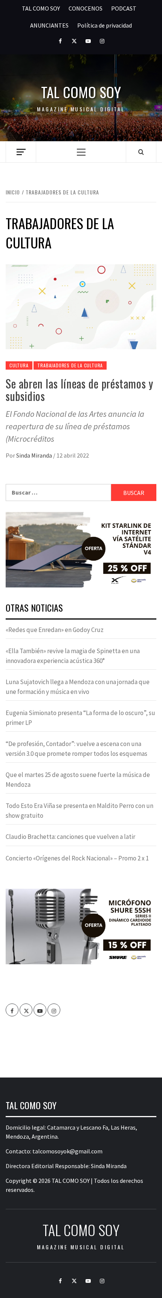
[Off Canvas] (21, 152)
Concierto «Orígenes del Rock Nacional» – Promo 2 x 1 (77, 858)
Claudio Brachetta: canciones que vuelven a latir (70, 836)
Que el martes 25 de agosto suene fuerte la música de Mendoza (78, 780)
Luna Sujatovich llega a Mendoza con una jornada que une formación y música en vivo (78, 687)
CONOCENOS (85, 8)
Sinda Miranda (34, 455)
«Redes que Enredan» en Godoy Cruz (55, 630)
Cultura (19, 365)
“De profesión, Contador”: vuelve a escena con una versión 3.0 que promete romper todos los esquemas (76, 749)
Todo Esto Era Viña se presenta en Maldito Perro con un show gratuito (79, 811)
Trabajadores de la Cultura (70, 365)
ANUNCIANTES (49, 25)
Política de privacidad (104, 25)
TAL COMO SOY (41, 8)
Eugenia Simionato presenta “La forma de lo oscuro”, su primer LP (80, 718)
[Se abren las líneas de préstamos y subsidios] (81, 306)
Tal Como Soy (81, 92)
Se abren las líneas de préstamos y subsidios (79, 389)
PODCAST (123, 8)
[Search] (141, 151)
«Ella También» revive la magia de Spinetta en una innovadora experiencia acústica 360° (73, 656)
